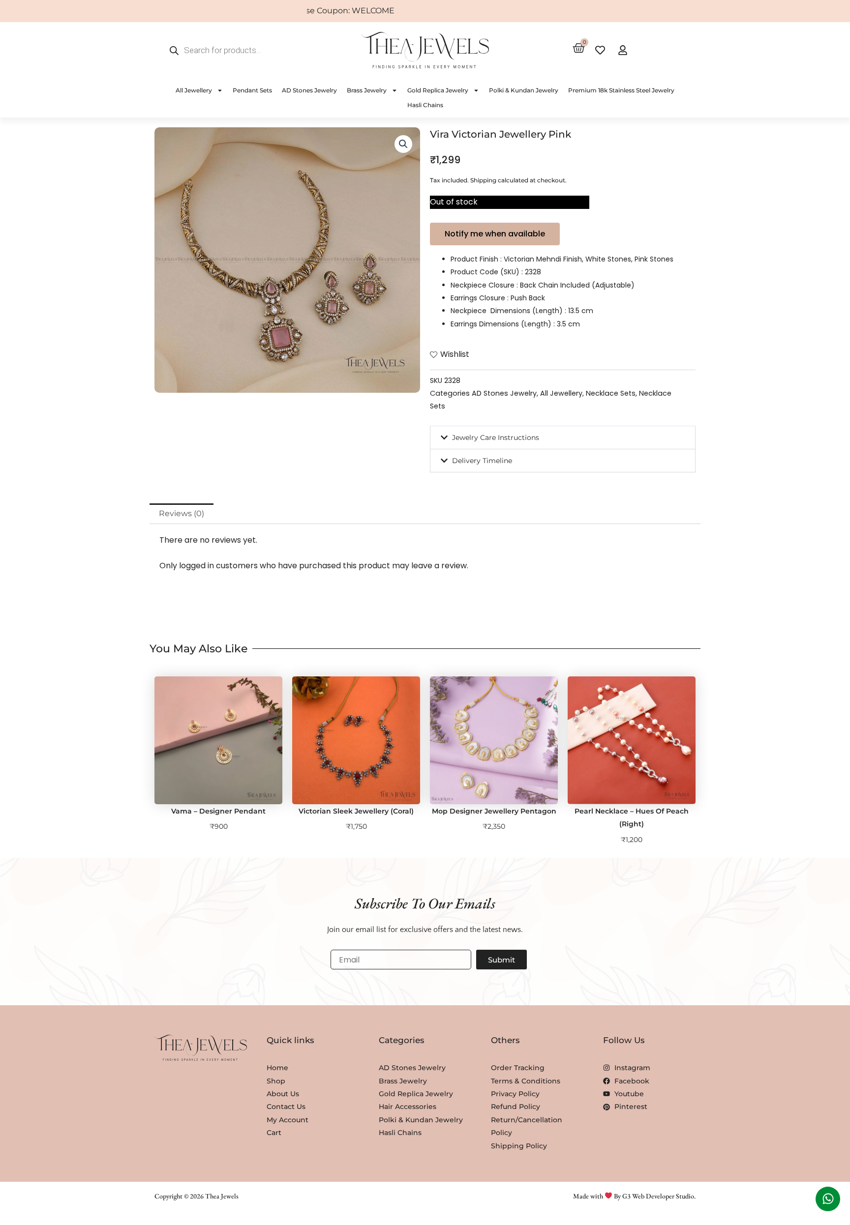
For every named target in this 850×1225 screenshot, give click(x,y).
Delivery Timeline (482, 460)
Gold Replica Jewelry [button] (437, 90)
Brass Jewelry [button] (367, 90)
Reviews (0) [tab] (181, 513)
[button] (403, 144)
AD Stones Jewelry (309, 90)
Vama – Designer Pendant (218, 811)
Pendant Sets (252, 90)
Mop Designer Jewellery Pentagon (494, 811)
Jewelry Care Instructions (495, 437)
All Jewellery (561, 393)
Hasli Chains (425, 105)
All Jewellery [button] (194, 90)
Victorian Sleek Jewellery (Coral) (356, 811)
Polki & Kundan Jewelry (523, 90)
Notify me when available (495, 233)
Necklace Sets (611, 393)
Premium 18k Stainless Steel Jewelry (621, 90)
